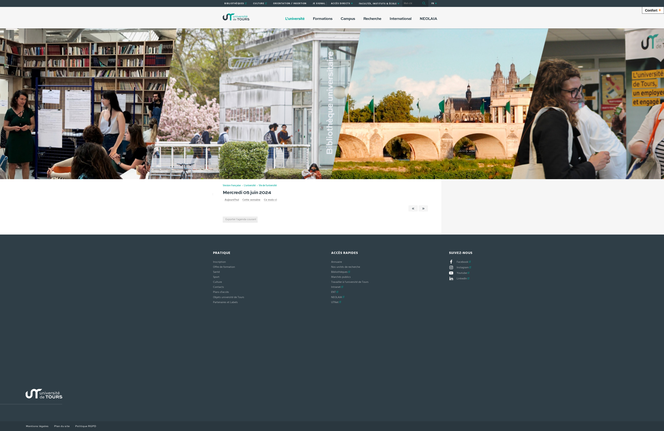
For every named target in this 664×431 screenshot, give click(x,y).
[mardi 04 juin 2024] (413, 208)
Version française (232, 185)
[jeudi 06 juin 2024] (423, 208)
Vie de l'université (268, 185)
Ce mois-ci (270, 199)
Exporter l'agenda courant (240, 219)
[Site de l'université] (31, 396)
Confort (653, 10)
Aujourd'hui (232, 199)
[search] (411, 3)
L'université (250, 185)
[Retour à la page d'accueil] (236, 17)
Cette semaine (251, 199)
